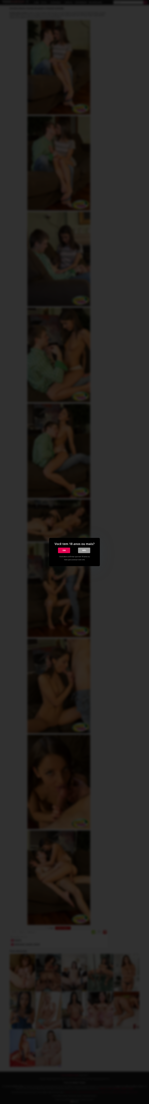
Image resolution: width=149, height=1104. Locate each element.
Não (84, 550)
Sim (64, 550)
